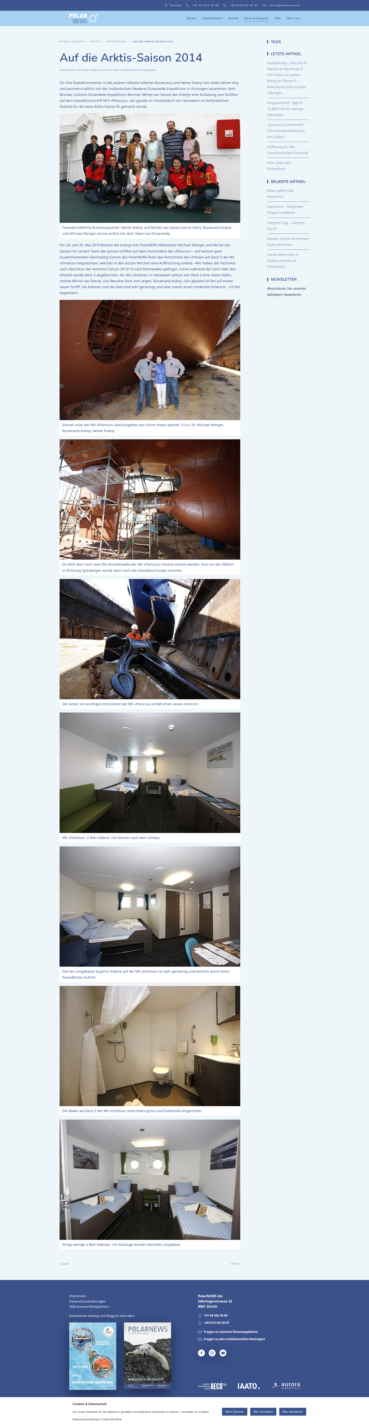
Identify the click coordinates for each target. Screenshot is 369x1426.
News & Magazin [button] (256, 18)
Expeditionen (149, 70)
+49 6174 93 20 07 (243, 5)
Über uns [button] (293, 18)
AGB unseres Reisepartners (89, 1306)
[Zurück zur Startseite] (83, 18)
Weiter (234, 1263)
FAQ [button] (277, 18)
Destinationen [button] (212, 18)
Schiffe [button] (233, 18)
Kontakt (176, 5)
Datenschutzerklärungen (87, 1301)
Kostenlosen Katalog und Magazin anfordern (102, 1316)
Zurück (65, 1263)
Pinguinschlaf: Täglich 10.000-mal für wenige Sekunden (285, 108)
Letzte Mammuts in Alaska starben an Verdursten (283, 260)
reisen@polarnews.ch (284, 5)
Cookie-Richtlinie (111, 1419)
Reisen (192, 18)
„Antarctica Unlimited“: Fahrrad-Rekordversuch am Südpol (286, 130)
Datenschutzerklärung (85, 1419)
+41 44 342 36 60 (205, 5)
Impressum (77, 1296)
